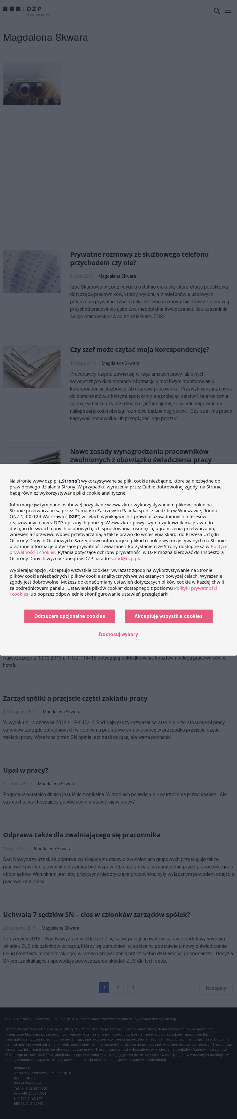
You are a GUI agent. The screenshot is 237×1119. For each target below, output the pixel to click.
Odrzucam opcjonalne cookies (69, 616)
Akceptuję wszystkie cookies (169, 616)
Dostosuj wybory (118, 634)
